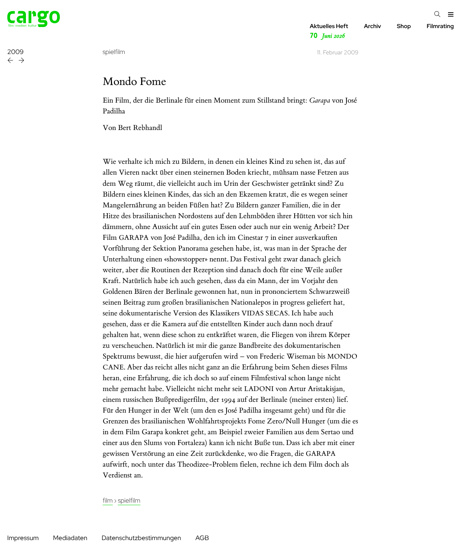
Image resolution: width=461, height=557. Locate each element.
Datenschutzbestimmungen (141, 538)
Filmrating (440, 26)
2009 (15, 52)
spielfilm (114, 52)
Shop (404, 26)
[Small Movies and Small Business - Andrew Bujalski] (11, 61)
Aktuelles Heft (329, 31)
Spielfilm (129, 501)
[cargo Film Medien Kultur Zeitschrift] (33, 25)
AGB (202, 538)
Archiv (372, 26)
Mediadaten (70, 538)
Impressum (23, 538)
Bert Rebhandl (140, 127)
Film (108, 501)
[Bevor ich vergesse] (21, 61)
